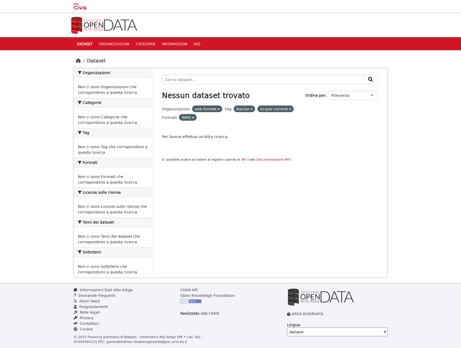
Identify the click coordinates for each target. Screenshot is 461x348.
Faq (197, 44)
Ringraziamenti (93, 306)
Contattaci (89, 323)
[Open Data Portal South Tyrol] (104, 24)
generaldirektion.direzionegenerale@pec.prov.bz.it (146, 341)
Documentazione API (272, 159)
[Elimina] (219, 109)
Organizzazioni (114, 44)
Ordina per (315, 95)
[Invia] (370, 79)
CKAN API (189, 290)
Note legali (89, 312)
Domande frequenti (96, 295)
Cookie (86, 329)
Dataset (85, 44)
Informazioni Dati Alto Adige (106, 290)
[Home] (78, 60)
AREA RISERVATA (308, 314)
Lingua (293, 324)
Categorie (146, 44)
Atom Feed (89, 301)
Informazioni (174, 44)
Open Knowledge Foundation (207, 295)
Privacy (86, 318)
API (243, 159)
